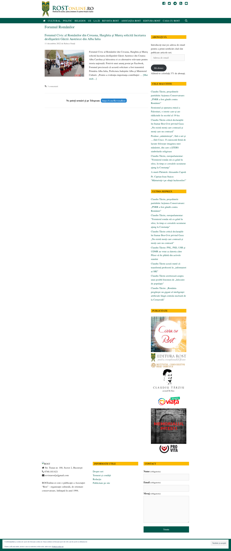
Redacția (97, 479)
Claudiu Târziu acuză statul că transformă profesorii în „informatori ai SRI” (168, 267)
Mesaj (152, 493)
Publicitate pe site (101, 482)
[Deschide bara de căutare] (186, 20)
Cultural (54, 20)
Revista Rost (110, 20)
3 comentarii (53, 86)
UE (89, 20)
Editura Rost (151, 20)
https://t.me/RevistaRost (113, 100)
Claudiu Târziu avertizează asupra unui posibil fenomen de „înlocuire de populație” (168, 279)
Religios (80, 20)
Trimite (166, 529)
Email (152, 482)
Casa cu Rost (171, 20)
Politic (67, 20)
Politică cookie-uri (57, 546)
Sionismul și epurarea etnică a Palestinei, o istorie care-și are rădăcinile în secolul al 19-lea (165, 111)
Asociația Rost (131, 20)
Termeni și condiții (102, 475)
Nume (152, 471)
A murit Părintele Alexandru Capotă (168, 172)
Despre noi (98, 471)
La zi (97, 20)
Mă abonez (158, 68)
